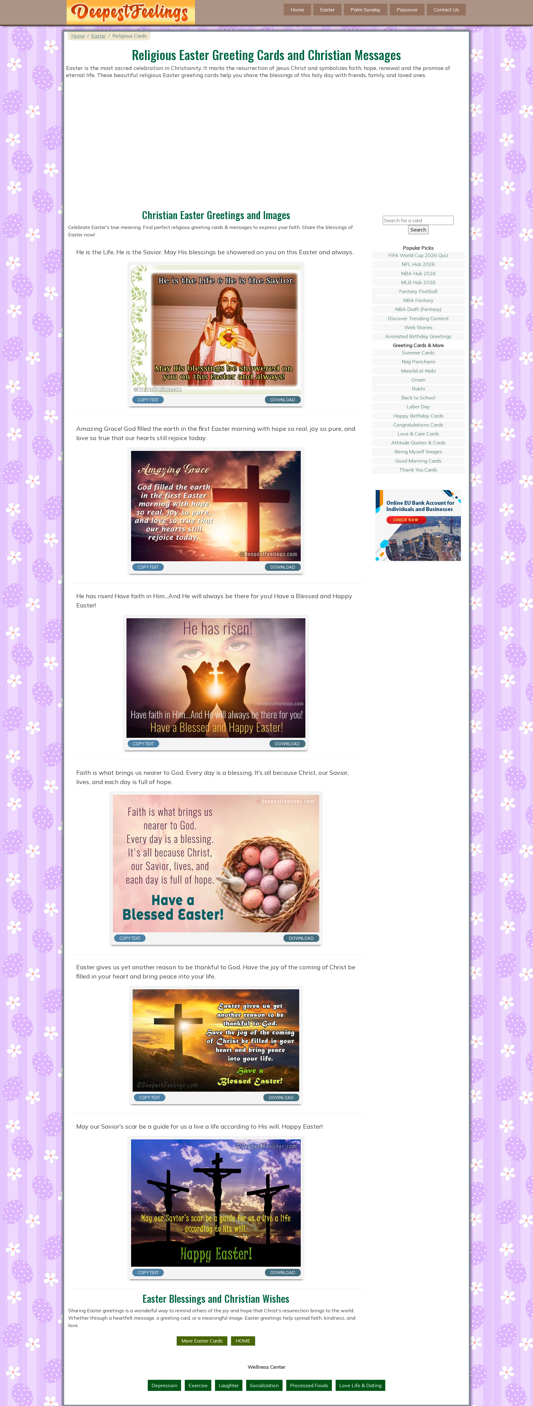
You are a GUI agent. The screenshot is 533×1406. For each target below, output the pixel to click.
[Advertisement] (266, 161)
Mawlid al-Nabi (418, 371)
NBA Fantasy (418, 300)
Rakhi (418, 389)
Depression (164, 1385)
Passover (407, 9)
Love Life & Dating (360, 1385)
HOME (243, 1341)
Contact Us (446, 9)
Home (78, 36)
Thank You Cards (418, 470)
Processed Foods (309, 1385)
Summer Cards (418, 352)
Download (283, 399)
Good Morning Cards (418, 461)
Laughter (229, 1385)
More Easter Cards (202, 1341)
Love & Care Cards (418, 434)
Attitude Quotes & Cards (418, 442)
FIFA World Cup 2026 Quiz (418, 255)
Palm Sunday (366, 9)
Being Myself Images (418, 451)
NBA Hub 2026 (418, 273)
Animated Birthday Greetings (418, 336)
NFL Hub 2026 (418, 264)
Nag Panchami (418, 361)
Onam (418, 380)
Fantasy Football (418, 291)
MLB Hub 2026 (418, 282)
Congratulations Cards (418, 425)
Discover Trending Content (418, 318)
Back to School (418, 397)
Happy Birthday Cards (418, 416)
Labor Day (418, 406)
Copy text (148, 399)
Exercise (198, 1385)
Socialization (264, 1385)
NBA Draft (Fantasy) (418, 309)
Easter (327, 9)
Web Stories (418, 327)
